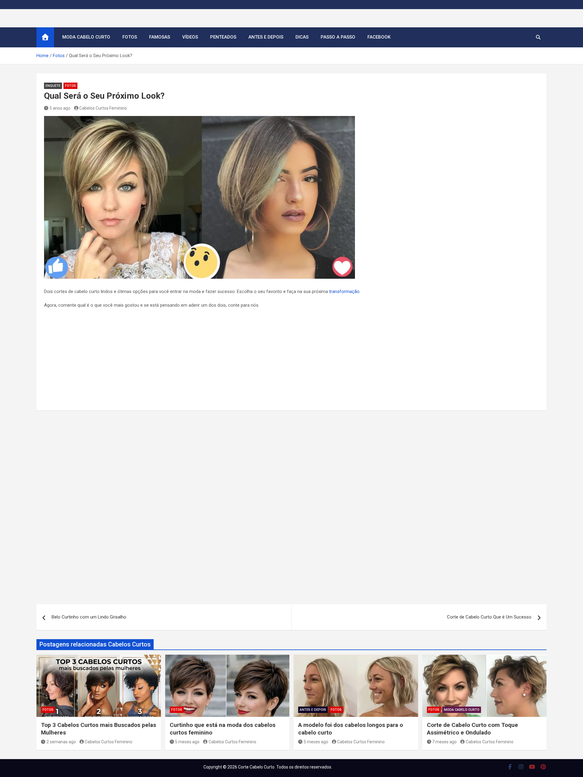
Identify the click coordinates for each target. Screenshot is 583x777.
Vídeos (190, 37)
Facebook (378, 37)
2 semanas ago (61, 741)
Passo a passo (338, 37)
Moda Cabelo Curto (86, 37)
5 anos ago (59, 108)
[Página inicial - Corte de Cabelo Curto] (45, 37)
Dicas (302, 37)
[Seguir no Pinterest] (543, 767)
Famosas (159, 37)
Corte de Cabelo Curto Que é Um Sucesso (489, 617)
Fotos (129, 37)
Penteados (223, 37)
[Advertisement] (291, 357)
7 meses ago (444, 741)
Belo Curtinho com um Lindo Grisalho (89, 617)
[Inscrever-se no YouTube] (532, 767)
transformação (344, 291)
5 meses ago (187, 741)
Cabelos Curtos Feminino (103, 108)
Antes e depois (265, 37)
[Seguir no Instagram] (521, 767)
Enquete (53, 86)
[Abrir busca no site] (538, 37)
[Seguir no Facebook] (509, 767)
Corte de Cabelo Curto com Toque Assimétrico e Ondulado (472, 728)
